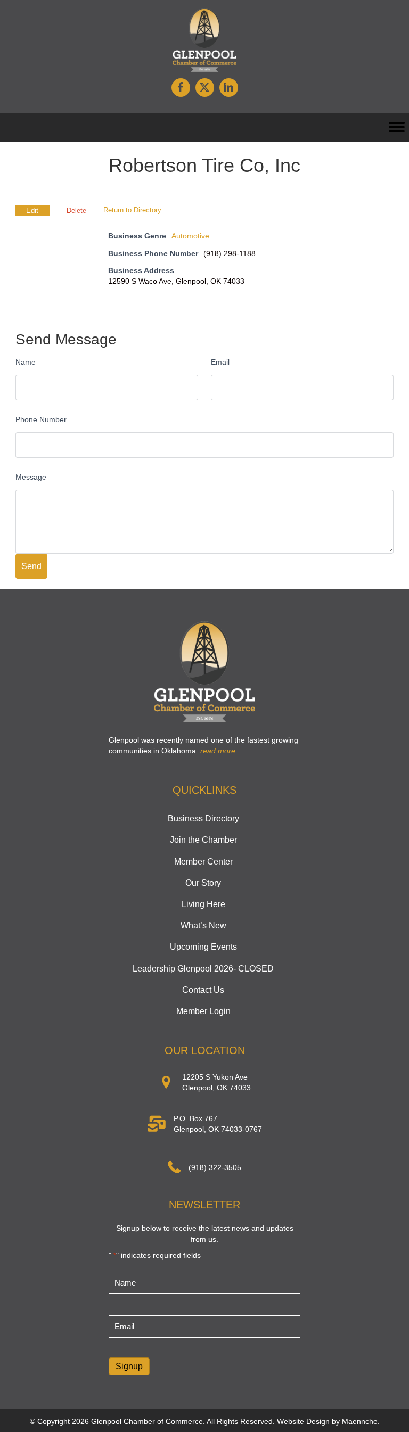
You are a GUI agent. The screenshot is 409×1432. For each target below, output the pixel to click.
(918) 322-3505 (215, 1167)
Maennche (360, 1421)
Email (220, 362)
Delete (76, 211)
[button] (180, 87)
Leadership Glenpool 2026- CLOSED (203, 968)
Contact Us (203, 989)
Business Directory (203, 818)
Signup (129, 1366)
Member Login (203, 1011)
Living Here (203, 904)
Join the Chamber (203, 839)
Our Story (203, 882)
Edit (32, 211)
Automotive (190, 236)
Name (25, 362)
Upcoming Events (203, 946)
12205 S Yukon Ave (215, 1077)
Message (30, 477)
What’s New (203, 925)
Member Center (203, 861)
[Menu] (397, 127)
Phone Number (41, 419)
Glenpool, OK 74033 (216, 1087)
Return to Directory (132, 210)
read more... (221, 750)
